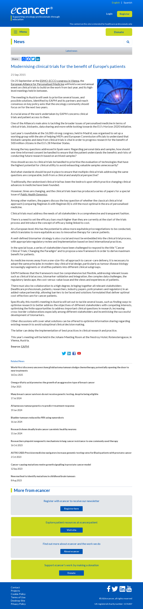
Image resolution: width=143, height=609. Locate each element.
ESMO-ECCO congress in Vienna (59, 80)
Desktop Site (18, 600)
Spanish (128, 2)
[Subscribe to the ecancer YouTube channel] (129, 588)
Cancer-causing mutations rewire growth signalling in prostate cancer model (51, 464)
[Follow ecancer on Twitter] (115, 588)
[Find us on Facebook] (74, 353)
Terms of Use (18, 597)
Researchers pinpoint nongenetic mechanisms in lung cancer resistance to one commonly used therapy (64, 441)
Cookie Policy (18, 593)
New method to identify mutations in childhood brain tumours (43, 476)
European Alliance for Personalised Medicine (37, 84)
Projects (15, 590)
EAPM (25, 346)
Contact (15, 587)
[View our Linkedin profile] (69, 353)
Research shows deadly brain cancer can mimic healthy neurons (43, 429)
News (19, 41)
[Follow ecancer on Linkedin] (122, 588)
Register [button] (125, 13)
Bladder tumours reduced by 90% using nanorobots (37, 417)
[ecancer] (33, 10)
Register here (71, 508)
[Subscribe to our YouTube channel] (79, 353)
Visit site (71, 530)
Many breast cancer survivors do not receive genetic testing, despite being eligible (54, 394)
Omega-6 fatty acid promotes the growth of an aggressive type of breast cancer (53, 382)
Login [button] (109, 13)
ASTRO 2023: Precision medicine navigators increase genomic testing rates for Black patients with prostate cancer (71, 452)
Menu (23, 31)
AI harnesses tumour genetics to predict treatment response (42, 405)
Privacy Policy (18, 603)
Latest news (71, 50)
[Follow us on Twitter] (64, 353)
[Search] (128, 42)
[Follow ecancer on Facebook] (109, 588)
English (116, 2)
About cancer (71, 551)
